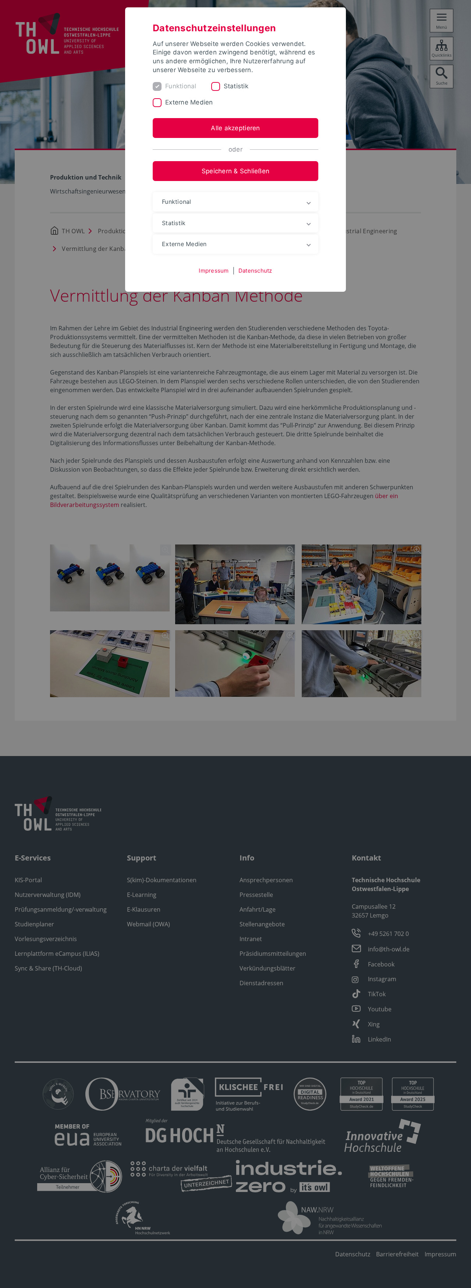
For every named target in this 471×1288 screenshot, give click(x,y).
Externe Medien (189, 102)
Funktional (180, 86)
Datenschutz (255, 270)
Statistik (236, 86)
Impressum (214, 270)
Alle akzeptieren (235, 128)
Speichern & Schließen (235, 171)
